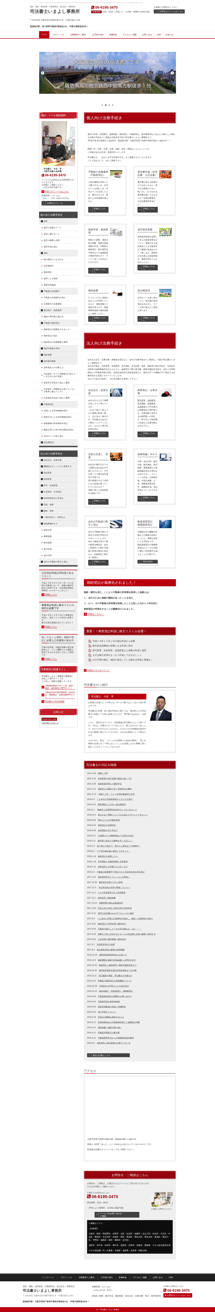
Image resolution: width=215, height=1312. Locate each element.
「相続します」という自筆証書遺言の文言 (116, 794)
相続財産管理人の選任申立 (110, 784)
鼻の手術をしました (107, 1012)
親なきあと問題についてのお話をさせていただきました (123, 815)
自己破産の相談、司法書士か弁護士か (115, 976)
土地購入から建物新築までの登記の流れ (116, 836)
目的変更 (151, 400)
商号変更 (141, 400)
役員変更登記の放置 (106, 944)
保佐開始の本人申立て (108, 830)
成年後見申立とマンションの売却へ (114, 877)
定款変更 (141, 407)
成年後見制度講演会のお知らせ (113, 955)
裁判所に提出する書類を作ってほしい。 (116, 841)
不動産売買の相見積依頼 (109, 1002)
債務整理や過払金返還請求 (111, 903)
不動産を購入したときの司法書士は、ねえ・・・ (120, 929)
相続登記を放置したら (108, 856)
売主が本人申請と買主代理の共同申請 (115, 908)
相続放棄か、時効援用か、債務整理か (116, 991)
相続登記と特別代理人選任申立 (112, 924)
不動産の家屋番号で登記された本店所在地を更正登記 (121, 872)
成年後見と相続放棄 (107, 898)
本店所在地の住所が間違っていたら (114, 887)
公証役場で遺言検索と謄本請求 (112, 939)
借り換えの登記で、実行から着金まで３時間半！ (119, 846)
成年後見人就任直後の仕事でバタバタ (114, 1043)
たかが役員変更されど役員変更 (112, 893)
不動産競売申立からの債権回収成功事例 (116, 1038)
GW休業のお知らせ (50, 723)
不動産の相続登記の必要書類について (115, 981)
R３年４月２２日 (49, 719)
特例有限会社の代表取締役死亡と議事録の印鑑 (119, 1022)
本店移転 (141, 403)
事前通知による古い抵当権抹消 (112, 804)
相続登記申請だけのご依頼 (111, 882)
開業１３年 (103, 773)
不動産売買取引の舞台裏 (109, 1033)
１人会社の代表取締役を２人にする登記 (115, 799)
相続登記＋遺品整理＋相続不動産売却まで (118, 965)
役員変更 (151, 403)
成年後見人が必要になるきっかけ (113, 867)
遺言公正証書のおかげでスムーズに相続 (116, 913)
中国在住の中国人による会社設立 (114, 986)
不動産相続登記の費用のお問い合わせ (115, 996)
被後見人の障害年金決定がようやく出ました (117, 810)
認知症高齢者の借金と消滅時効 (112, 1007)
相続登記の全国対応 (107, 825)
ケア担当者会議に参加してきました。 (114, 851)
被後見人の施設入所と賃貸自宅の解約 (115, 789)
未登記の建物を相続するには (111, 1017)
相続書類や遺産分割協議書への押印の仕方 (117, 960)
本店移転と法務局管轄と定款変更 (113, 862)
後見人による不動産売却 (109, 820)
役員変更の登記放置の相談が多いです (115, 778)
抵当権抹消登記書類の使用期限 (111, 950)
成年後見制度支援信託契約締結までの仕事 (118, 970)
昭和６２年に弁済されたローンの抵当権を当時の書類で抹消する (127, 934)
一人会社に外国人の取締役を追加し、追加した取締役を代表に (125, 919)
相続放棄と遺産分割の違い (110, 1027)
